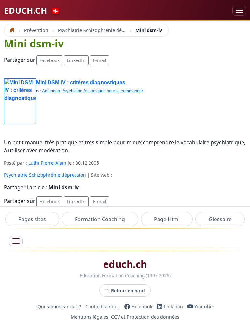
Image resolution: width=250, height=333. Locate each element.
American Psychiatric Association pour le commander (92, 90)
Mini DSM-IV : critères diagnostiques (80, 82)
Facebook (49, 60)
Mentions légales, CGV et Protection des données (125, 317)
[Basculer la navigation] (239, 11)
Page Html (167, 219)
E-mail (99, 60)
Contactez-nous (102, 306)
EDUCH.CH (32, 10)
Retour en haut (128, 290)
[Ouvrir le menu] (16, 241)
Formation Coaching (100, 219)
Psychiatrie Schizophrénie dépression (45, 175)
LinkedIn (76, 60)
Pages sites (32, 219)
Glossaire (220, 219)
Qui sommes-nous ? (59, 306)
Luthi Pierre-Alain (47, 163)
